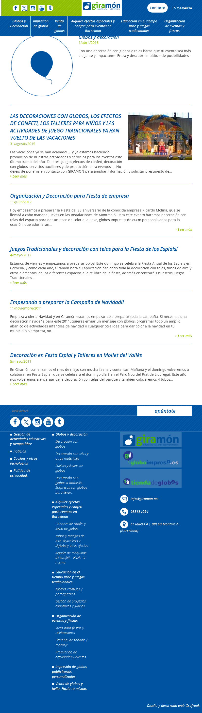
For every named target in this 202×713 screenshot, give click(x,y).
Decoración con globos (66, 444)
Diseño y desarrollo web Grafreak (173, 705)
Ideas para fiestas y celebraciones (69, 630)
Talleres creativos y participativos (68, 591)
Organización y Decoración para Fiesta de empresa (69, 195)
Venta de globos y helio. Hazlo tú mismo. (69, 686)
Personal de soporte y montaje (71, 642)
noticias (20, 451)
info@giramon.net (145, 498)
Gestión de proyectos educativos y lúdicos (70, 603)
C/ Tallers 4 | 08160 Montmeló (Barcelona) (149, 527)
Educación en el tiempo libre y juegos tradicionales (139, 26)
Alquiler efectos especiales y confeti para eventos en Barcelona (93, 26)
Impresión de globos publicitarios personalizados (69, 671)
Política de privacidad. (20, 473)
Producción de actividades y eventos (70, 654)
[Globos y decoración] (42, 65)
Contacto (157, 7)
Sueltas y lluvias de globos (69, 468)
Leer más (20, 176)
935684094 (183, 7)
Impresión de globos (41, 23)
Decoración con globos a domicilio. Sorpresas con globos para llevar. (71, 485)
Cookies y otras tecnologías (23, 461)
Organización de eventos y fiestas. (174, 26)
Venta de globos (59, 26)
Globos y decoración (99, 37)
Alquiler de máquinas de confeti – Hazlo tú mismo (70, 558)
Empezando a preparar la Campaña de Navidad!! (67, 302)
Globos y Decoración (19, 23)
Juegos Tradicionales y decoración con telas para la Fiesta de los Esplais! (94, 248)
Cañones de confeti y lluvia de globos (70, 526)
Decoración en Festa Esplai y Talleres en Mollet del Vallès (76, 355)
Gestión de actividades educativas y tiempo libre (28, 439)
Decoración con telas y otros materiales (71, 456)
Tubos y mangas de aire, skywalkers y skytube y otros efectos (71, 541)
